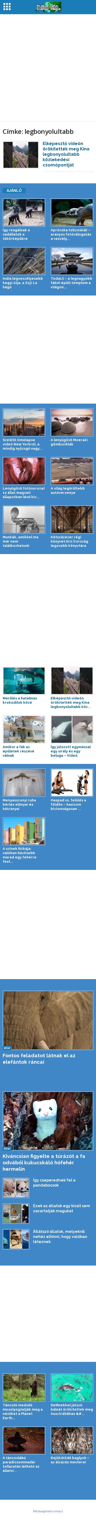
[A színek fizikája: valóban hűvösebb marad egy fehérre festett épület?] (24, 831)
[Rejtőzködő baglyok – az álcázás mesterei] (72, 1440)
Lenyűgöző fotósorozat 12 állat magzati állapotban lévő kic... (24, 492)
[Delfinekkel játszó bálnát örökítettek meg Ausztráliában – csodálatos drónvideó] (72, 1387)
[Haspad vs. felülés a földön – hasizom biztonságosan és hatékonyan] (72, 782)
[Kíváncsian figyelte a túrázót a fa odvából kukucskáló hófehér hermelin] (48, 1121)
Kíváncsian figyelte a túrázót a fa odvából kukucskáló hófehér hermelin (44, 1162)
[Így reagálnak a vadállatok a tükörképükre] (24, 212)
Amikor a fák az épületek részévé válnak (18, 751)
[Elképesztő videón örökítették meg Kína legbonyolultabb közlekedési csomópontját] (21, 155)
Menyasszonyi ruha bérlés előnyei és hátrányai (19, 804)
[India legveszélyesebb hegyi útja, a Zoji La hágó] (24, 261)
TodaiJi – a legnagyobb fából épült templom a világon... (71, 282)
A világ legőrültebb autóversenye (68, 490)
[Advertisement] (48, 68)
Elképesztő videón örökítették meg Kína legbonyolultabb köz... (71, 702)
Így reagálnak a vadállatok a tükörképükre (16, 234)
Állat (7, 1048)
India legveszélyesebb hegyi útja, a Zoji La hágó (23, 282)
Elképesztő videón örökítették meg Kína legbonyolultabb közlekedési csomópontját (66, 154)
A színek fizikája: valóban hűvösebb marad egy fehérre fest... (20, 855)
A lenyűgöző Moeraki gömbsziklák (69, 442)
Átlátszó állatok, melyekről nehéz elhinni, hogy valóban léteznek (60, 1236)
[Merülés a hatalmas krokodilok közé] (24, 681)
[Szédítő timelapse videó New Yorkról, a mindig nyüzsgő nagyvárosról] (24, 422)
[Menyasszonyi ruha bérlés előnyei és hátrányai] (24, 782)
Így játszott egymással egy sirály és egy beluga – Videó (71, 751)
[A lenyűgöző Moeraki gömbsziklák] (72, 422)
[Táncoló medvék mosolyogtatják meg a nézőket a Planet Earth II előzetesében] (24, 1387)
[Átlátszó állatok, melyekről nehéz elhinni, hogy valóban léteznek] (16, 1239)
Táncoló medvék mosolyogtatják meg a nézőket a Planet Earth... (23, 1411)
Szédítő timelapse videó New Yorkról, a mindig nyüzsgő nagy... (22, 444)
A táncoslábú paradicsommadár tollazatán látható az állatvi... (21, 1464)
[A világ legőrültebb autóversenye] (72, 471)
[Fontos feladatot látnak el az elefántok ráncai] (48, 1020)
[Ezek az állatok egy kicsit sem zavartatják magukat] (16, 1213)
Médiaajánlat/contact (48, 1511)
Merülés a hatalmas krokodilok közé (20, 700)
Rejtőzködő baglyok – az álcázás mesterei (70, 1460)
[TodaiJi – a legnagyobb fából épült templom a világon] (72, 261)
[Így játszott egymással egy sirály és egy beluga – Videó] (72, 729)
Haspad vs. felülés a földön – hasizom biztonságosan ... (68, 804)
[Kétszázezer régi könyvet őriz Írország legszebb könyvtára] (72, 519)
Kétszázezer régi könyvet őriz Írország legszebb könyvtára (69, 541)
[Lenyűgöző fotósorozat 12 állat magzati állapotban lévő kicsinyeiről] (24, 471)
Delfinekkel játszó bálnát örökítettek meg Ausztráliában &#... (72, 1409)
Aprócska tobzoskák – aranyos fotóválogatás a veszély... (71, 234)
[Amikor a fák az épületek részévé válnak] (24, 729)
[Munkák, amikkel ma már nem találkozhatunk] (24, 519)
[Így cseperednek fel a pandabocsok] (16, 1188)
